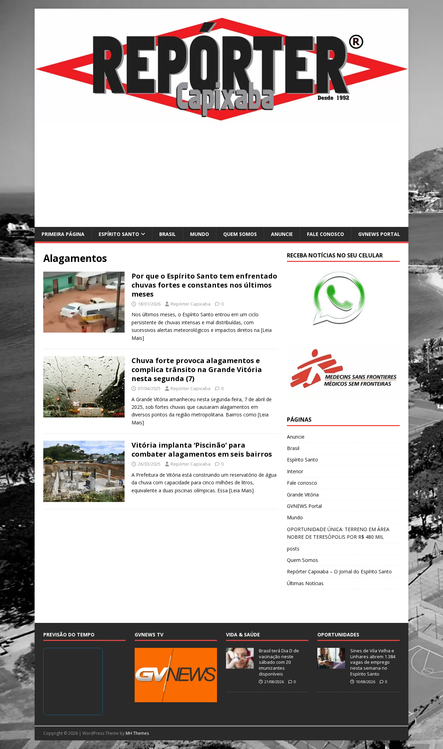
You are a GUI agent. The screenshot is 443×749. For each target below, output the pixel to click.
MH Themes (137, 733)
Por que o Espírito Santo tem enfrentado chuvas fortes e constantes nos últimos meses (204, 285)
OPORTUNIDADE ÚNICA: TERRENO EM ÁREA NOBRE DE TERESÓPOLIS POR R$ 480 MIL (338, 533)
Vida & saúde (243, 634)
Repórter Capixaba (190, 304)
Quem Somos (240, 234)
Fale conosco (325, 234)
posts (293, 548)
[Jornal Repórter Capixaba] (221, 118)
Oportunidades (338, 634)
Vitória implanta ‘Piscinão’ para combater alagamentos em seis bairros (202, 449)
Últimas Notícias (305, 583)
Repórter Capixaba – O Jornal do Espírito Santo (339, 571)
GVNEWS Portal (379, 234)
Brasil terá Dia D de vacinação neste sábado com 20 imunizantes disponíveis (279, 662)
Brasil (167, 234)
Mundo (199, 234)
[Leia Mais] (241, 490)
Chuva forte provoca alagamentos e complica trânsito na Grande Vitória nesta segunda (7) (197, 369)
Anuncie (282, 234)
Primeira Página (63, 234)
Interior (295, 471)
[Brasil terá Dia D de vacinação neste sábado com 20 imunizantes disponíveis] (240, 665)
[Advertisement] (221, 174)
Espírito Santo (119, 234)
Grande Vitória (303, 494)
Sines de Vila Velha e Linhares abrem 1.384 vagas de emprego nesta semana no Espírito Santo (372, 662)
